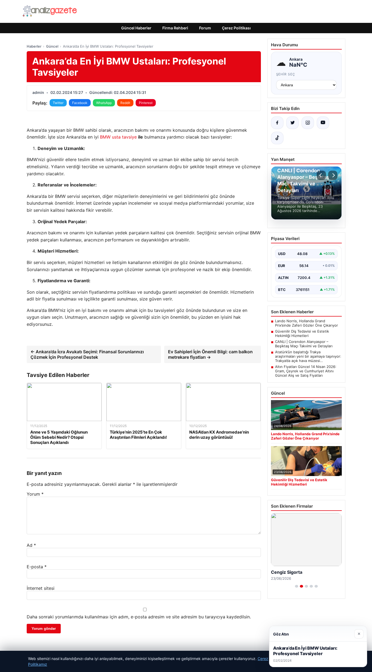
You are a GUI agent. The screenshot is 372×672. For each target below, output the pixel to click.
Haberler (34, 46)
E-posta (37, 566)
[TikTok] (277, 138)
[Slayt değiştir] (296, 586)
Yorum (35, 494)
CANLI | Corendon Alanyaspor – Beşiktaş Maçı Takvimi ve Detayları (304, 343)
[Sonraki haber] (332, 175)
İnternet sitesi (40, 588)
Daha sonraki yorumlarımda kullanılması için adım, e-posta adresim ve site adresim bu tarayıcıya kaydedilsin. (139, 616)
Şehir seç (285, 74)
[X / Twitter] (292, 122)
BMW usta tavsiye (118, 137)
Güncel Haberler (136, 28)
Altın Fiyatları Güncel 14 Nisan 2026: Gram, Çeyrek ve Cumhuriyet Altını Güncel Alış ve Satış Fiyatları (305, 371)
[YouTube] (323, 122)
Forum (205, 28)
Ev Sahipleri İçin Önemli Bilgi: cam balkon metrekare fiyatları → (210, 354)
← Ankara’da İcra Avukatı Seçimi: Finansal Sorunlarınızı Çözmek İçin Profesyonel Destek (87, 354)
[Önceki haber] (321, 175)
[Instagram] (307, 122)
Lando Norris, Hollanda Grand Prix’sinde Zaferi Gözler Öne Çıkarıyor (306, 323)
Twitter (58, 103)
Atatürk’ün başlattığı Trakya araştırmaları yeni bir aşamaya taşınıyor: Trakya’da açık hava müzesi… (308, 356)
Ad (31, 545)
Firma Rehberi (175, 28)
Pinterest (146, 103)
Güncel (52, 46)
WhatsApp (104, 103)
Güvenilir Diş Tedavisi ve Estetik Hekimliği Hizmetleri (302, 333)
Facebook (79, 103)
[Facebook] (277, 122)
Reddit (125, 103)
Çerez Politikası (236, 28)
